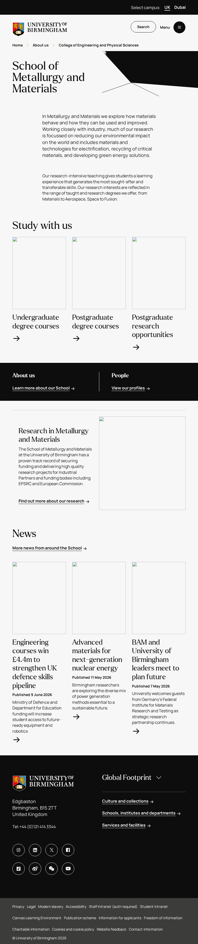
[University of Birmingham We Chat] (51, 868)
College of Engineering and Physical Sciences (99, 45)
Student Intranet (154, 906)
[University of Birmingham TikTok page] (18, 868)
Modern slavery (50, 906)
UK (167, 7)
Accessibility (76, 906)
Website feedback (111, 929)
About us (41, 45)
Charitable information (31, 929)
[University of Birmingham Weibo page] (35, 868)
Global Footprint (127, 777)
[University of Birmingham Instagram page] (18, 850)
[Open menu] (179, 27)
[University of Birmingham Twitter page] (51, 850)
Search (143, 26)
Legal (31, 906)
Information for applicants (120, 917)
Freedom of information (163, 917)
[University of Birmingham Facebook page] (68, 850)
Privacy (18, 906)
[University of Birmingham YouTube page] (68, 868)
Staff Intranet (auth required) (113, 906)
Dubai (180, 7)
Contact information (146, 929)
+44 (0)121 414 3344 (37, 826)
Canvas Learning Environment (36, 917)
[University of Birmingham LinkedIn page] (35, 850)
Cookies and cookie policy (73, 929)
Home (17, 45)
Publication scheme (80, 917)
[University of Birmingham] (40, 27)
